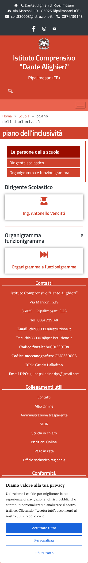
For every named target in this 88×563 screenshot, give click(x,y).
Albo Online (44, 406)
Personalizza (44, 540)
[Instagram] (44, 28)
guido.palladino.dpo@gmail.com (54, 374)
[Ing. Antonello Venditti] (44, 201)
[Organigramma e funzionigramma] (44, 254)
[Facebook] (33, 28)
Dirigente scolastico (26, 163)
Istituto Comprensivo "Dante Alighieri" (44, 62)
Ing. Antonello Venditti (44, 213)
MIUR (44, 424)
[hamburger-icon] (80, 105)
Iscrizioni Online (44, 442)
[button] (8, 91)
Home (7, 116)
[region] (44, 520)
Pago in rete (44, 451)
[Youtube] (54, 28)
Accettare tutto (44, 528)
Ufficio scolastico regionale (44, 460)
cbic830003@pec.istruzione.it (48, 338)
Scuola (24, 116)
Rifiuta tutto (44, 553)
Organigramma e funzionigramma (39, 172)
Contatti (44, 397)
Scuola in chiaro (44, 433)
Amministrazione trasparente (44, 415)
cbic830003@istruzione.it (32, 16)
